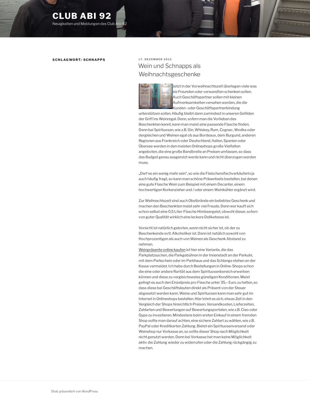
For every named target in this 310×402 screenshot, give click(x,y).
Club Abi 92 (82, 16)
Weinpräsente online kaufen (162, 250)
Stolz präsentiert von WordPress (74, 391)
